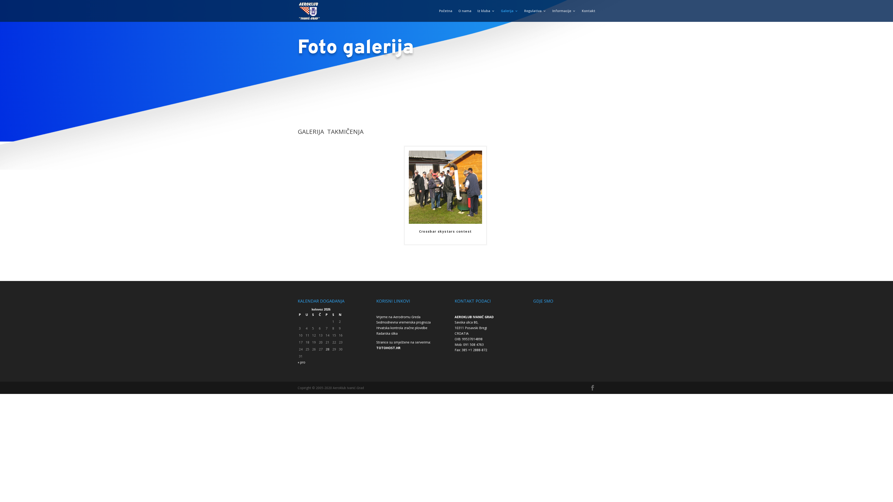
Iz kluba (483, 11)
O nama (464, 11)
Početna (445, 11)
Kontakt (588, 11)
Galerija (507, 11)
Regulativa (533, 11)
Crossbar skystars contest (445, 232)
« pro (301, 362)
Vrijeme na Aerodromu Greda (398, 317)
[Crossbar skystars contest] (445, 222)
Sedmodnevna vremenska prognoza (403, 322)
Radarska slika (387, 333)
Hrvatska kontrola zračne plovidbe (401, 328)
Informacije (561, 11)
